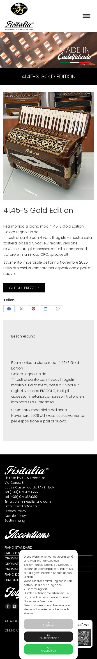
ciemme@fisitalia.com (33, 501)
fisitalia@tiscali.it (28, 506)
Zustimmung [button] (15, 520)
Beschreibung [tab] (23, 336)
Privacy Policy (15, 511)
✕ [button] (71, 556)
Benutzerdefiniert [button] (48, 638)
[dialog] (48, 604)
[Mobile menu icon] (86, 16)
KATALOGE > (14, 621)
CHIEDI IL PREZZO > (24, 287)
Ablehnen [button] (49, 625)
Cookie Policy (15, 515)
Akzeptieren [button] (48, 650)
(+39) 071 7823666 (24, 492)
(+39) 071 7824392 (24, 497)
